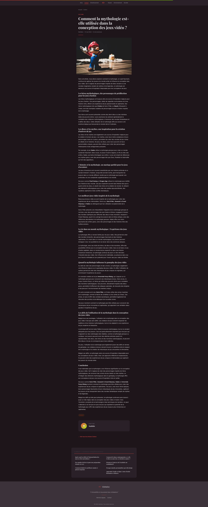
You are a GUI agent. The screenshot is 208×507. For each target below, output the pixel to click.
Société (126, 2)
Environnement (118, 2)
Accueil (80, 9)
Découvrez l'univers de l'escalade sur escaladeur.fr (116, 463)
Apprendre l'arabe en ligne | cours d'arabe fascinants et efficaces (118, 472)
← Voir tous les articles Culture (87, 436)
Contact (109, 497)
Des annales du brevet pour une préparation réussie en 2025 (87, 463)
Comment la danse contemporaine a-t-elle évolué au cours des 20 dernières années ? (118, 458)
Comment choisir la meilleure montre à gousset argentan (86, 468)
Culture (86, 2)
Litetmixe (106, 487)
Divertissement (94, 2)
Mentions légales (100, 497)
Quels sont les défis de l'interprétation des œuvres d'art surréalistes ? (87, 458)
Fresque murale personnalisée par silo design (119, 468)
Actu (81, 2)
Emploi (110, 2)
